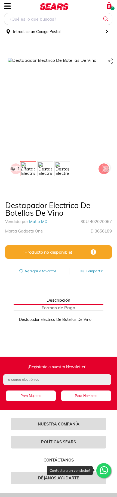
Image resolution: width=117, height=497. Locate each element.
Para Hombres (86, 396)
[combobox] (58, 20)
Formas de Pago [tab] (58, 307)
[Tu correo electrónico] (58, 382)
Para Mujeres (30, 396)
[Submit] (106, 19)
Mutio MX (38, 221)
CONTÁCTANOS (59, 460)
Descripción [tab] (58, 300)
